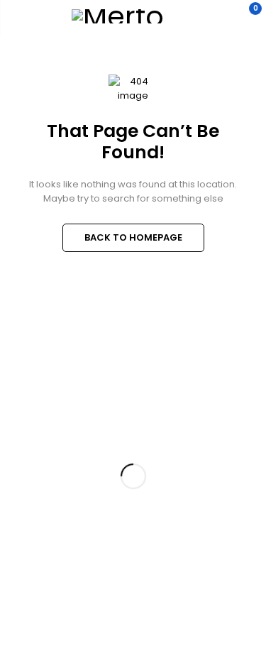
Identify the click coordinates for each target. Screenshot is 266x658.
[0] (246, 16)
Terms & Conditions (39, 506)
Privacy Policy (29, 424)
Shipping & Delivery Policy (53, 478)
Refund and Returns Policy (54, 451)
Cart (9, 583)
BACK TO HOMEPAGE (133, 237)
